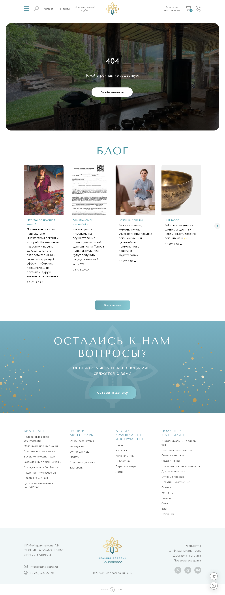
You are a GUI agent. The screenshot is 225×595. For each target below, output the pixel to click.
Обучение (168, 514)
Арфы (119, 471)
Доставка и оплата (173, 471)
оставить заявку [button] (112, 392)
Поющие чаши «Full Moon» (41, 467)
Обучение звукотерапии (172, 8)
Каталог (48, 8)
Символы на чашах (173, 455)
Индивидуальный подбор (85, 8)
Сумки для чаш (79, 451)
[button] (26, 8)
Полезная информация (176, 450)
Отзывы (166, 487)
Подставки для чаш (82, 462)
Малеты (74, 456)
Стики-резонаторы (82, 441)
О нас (165, 503)
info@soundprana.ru (44, 567)
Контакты (64, 8)
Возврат (166, 498)
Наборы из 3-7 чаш (36, 477)
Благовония (77, 467)
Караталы (122, 450)
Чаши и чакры (170, 460)
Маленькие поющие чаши (41, 446)
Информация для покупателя (180, 466)
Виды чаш (34, 431)
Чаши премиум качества (40, 472)
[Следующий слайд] (217, 226)
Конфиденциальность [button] (184, 550)
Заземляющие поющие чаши (43, 462)
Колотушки (77, 446)
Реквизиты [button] (193, 546)
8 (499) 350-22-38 (42, 573)
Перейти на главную (112, 92)
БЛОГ (112, 151)
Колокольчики (125, 455)
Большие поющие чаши (39, 456)
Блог (164, 508)
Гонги (119, 445)
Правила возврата (187, 560)
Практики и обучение (175, 482)
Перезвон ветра (126, 466)
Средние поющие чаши (39, 451)
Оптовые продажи (173, 476)
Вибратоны (123, 461)
